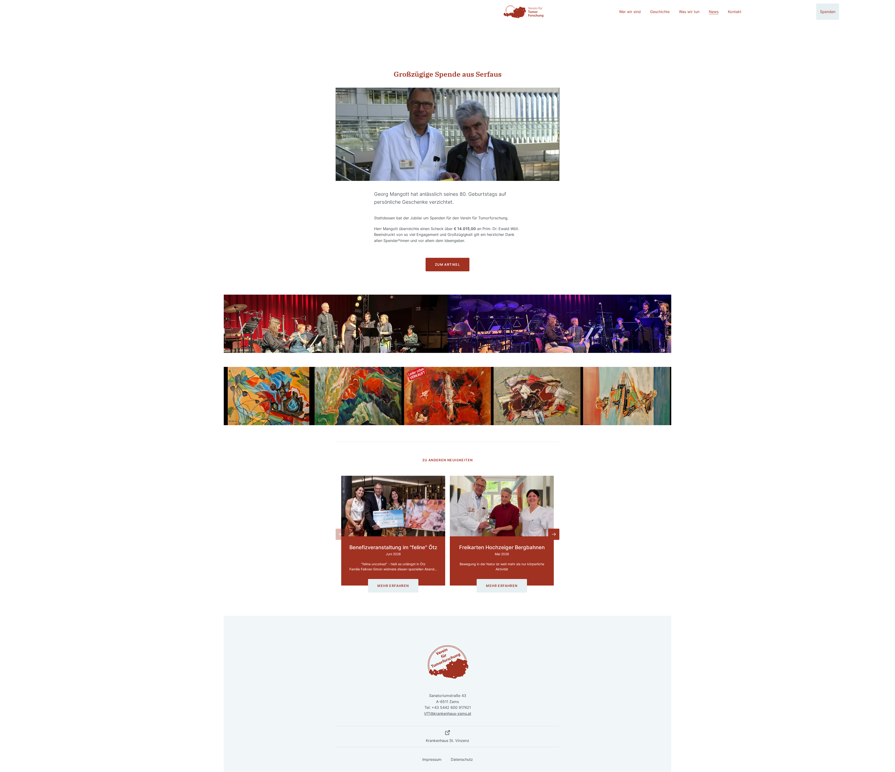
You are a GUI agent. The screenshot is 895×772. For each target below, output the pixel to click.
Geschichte (660, 11)
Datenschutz (462, 759)
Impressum (431, 759)
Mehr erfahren (393, 586)
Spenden (827, 11)
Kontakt (734, 11)
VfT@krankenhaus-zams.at (447, 713)
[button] (341, 534)
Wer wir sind (630, 11)
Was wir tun (689, 11)
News (714, 11)
